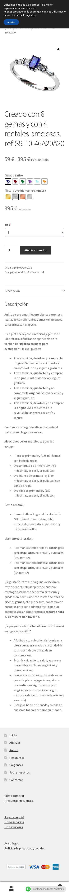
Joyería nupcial (14, 817)
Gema (8, 175)
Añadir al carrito (35, 250)
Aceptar (11, 22)
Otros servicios (14, 822)
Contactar (16, 780)
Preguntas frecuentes (18, 801)
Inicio (13, 735)
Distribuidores (13, 827)
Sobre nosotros (19, 772)
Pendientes (16, 757)
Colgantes (16, 765)
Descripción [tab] (12, 291)
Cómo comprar (14, 796)
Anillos (22, 272)
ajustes (31, 15)
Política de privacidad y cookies (24, 848)
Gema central (36, 272)
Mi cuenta (11, 888)
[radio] (8, 181)
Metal (8, 190)
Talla (13, 224)
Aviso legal (11, 843)
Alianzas (15, 742)
